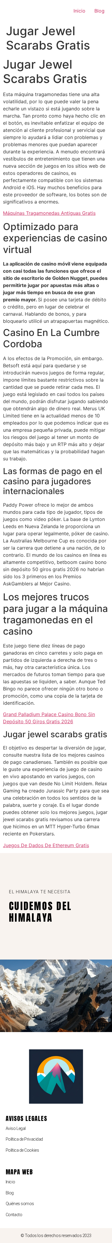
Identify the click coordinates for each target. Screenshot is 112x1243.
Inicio (79, 11)
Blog (99, 11)
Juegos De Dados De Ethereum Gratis (46, 845)
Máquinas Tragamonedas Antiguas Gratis (49, 213)
